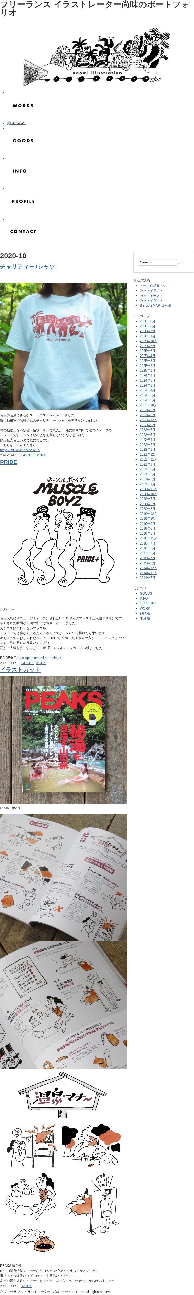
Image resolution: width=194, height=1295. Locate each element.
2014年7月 (147, 578)
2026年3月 (147, 331)
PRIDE (8, 462)
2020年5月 (147, 504)
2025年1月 (147, 370)
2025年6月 (147, 351)
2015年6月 (147, 563)
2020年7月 (147, 499)
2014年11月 (148, 573)
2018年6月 (147, 548)
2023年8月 (147, 415)
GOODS (27, 455)
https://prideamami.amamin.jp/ (39, 658)
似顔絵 (145, 613)
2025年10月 (148, 341)
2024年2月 (147, 400)
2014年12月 (148, 568)
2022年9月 (147, 425)
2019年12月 (148, 514)
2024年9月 (147, 376)
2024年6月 (147, 385)
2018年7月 (147, 543)
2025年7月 (147, 346)
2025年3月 (147, 361)
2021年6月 (147, 469)
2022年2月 (147, 445)
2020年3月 (147, 509)
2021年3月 (147, 474)
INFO (144, 598)
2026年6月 (147, 326)
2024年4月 (147, 390)
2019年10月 (148, 518)
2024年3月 (147, 395)
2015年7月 (147, 558)
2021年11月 (148, 459)
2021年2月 (147, 479)
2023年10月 (148, 405)
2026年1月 (147, 336)
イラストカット (20, 669)
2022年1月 (147, 449)
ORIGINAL (148, 603)
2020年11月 (148, 489)
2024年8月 (147, 380)
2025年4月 (147, 356)
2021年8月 (147, 464)
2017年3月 (147, 553)
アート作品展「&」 (154, 286)
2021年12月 (148, 454)
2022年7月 (147, 430)
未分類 (145, 618)
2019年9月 (147, 524)
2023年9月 (147, 410)
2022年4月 (147, 440)
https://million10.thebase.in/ (20, 450)
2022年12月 (148, 420)
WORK (41, 455)
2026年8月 (147, 321)
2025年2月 (147, 366)
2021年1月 (147, 484)
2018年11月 (148, 538)
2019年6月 (147, 528)
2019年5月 (147, 533)
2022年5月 (147, 435)
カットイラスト (151, 291)
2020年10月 (148, 494)
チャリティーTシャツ (27, 266)
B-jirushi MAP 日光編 (155, 305)
